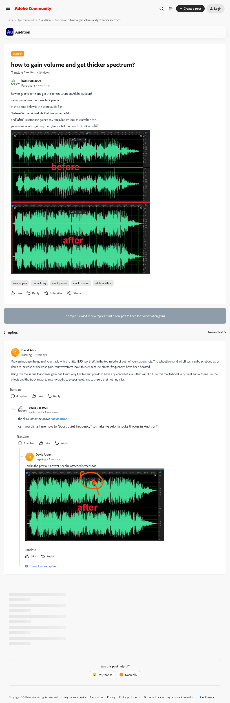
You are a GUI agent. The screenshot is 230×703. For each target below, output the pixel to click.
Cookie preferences (129, 697)
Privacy (111, 697)
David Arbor (29, 350)
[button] (8, 10)
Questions (60, 20)
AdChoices (208, 697)
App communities (27, 20)
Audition (46, 20)
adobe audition (103, 283)
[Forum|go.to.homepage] (32, 8)
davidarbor (59, 419)
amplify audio (59, 283)
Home (10, 20)
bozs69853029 (31, 81)
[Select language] (170, 8)
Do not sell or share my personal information (169, 697)
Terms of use (97, 697)
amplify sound (81, 283)
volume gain (20, 283)
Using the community (74, 697)
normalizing (39, 283)
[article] (115, 374)
